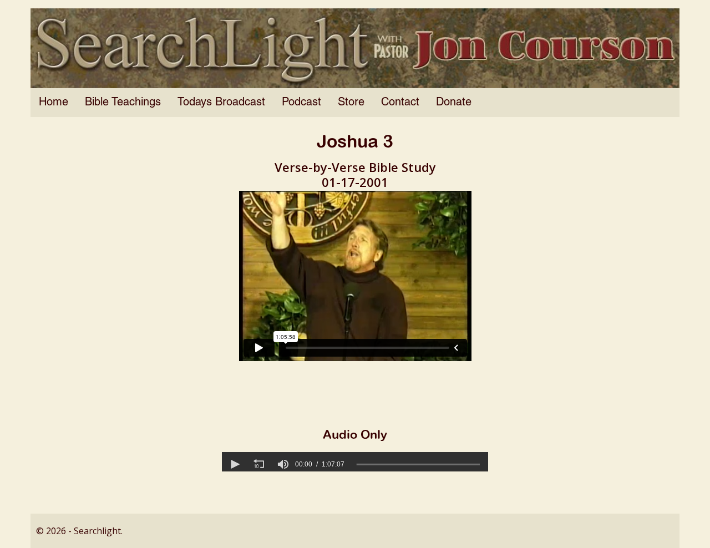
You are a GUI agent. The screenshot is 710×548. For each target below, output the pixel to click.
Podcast (301, 103)
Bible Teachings (123, 103)
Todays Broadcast (221, 103)
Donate (453, 103)
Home (53, 103)
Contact (400, 103)
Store (351, 103)
